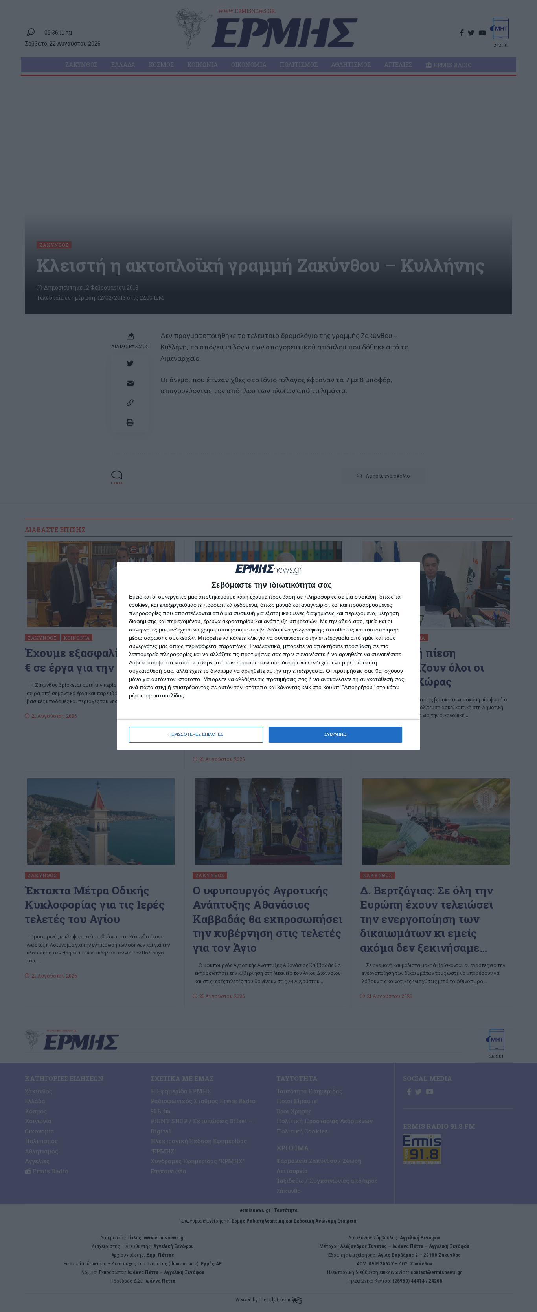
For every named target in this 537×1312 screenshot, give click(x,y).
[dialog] (268, 656)
